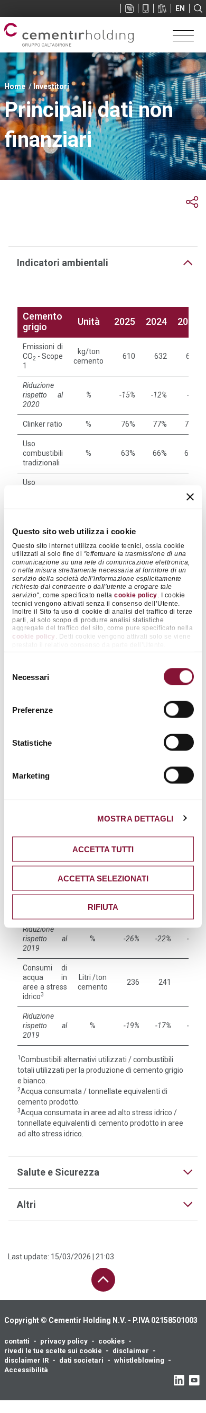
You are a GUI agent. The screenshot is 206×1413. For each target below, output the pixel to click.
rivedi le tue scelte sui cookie (53, 1351)
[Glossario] (162, 8)
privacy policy (64, 1341)
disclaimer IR (26, 1360)
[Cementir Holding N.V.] (69, 34)
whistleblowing (139, 1360)
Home (14, 86)
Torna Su (103, 1280)
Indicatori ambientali (62, 262)
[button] (192, 202)
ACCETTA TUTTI (103, 849)
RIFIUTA (103, 907)
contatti (17, 1341)
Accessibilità (26, 1370)
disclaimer (131, 1351)
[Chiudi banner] (190, 497)
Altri (26, 1204)
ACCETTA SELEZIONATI (103, 877)
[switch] (179, 709)
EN (180, 8)
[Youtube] (194, 1380)
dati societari (81, 1360)
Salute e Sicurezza (58, 1172)
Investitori (51, 86)
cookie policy (135, 595)
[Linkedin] (179, 1380)
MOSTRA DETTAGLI (135, 818)
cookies (111, 1341)
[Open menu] (183, 35)
